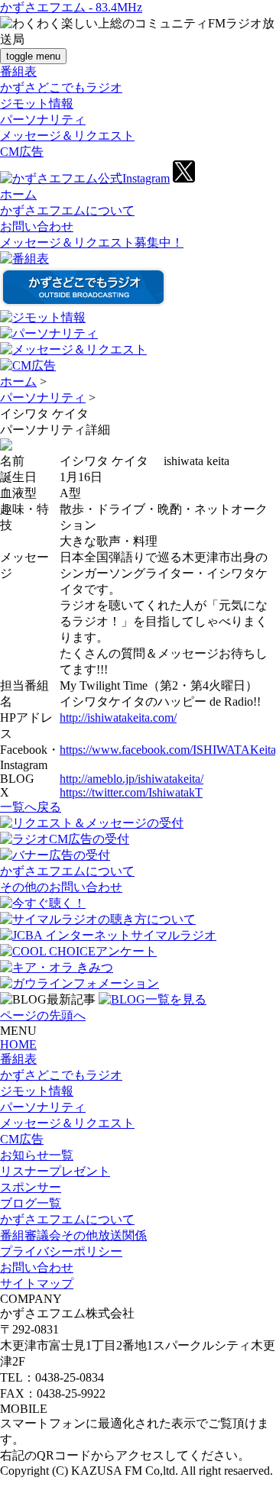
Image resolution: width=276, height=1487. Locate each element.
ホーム (18, 194)
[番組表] (24, 258)
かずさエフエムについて (67, 210)
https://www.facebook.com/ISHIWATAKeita (168, 749)
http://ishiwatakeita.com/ (118, 717)
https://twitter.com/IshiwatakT (131, 792)
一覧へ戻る (30, 806)
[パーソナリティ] (49, 333)
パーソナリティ (43, 119)
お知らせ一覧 (36, 1155)
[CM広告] (28, 365)
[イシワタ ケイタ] (6, 446)
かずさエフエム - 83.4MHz (71, 7)
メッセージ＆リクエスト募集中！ (91, 242)
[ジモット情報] (43, 317)
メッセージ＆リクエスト (67, 135)
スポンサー (30, 1187)
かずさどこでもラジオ (61, 87)
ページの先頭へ (43, 1015)
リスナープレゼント (55, 1171)
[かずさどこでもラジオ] (83, 302)
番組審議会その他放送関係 (73, 1235)
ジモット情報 (36, 103)
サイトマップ (36, 1283)
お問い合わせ (36, 226)
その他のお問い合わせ (61, 887)
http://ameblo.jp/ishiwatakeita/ (131, 778)
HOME (18, 1044)
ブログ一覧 (30, 1203)
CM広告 (22, 151)
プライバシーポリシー (61, 1251)
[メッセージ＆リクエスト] (73, 349)
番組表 (18, 71)
